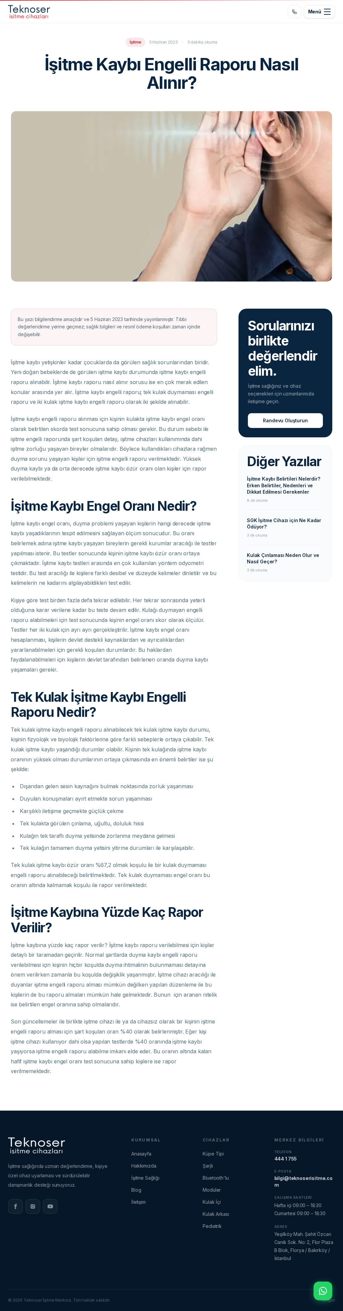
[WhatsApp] (323, 1291)
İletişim (138, 1202)
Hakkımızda (143, 1166)
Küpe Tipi (213, 1154)
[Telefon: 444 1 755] (294, 11)
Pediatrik (212, 1226)
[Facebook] (15, 1206)
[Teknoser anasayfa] (29, 11)
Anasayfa (141, 1154)
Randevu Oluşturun (285, 420)
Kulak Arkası (216, 1214)
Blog (136, 1190)
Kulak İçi (212, 1202)
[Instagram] (32, 1206)
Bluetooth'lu (215, 1178)
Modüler (212, 1190)
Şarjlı (208, 1166)
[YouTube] (50, 1206)
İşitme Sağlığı (145, 1178)
